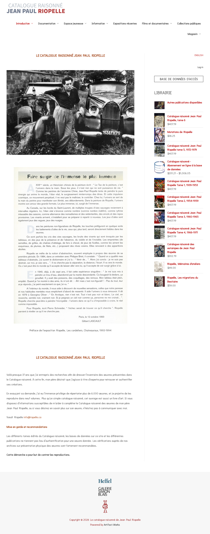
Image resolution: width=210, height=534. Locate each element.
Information (98, 23)
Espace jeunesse (73, 23)
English (199, 55)
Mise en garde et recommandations (27, 426)
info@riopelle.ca (32, 417)
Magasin (193, 34)
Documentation (46, 23)
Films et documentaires (155, 23)
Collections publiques (189, 23)
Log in (200, 67)
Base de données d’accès (179, 79)
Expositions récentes (125, 23)
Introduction (23, 23)
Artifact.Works (112, 524)
